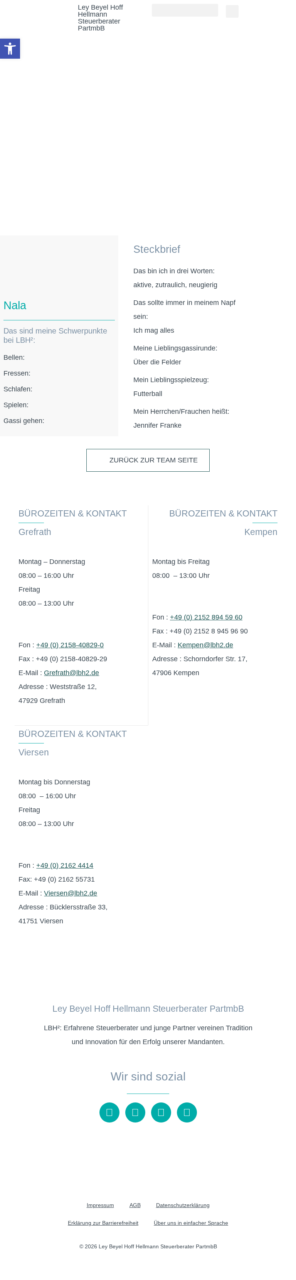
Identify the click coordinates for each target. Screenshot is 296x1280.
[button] (185, 10)
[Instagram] (135, 1112)
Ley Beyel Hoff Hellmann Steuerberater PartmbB (100, 17)
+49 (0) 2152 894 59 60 (206, 617)
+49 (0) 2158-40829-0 (70, 645)
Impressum (100, 1205)
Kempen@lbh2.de (205, 645)
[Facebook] (161, 1112)
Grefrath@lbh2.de (71, 673)
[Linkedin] (187, 1112)
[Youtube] (109, 1112)
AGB (135, 1205)
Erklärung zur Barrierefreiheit (103, 1223)
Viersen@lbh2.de (70, 893)
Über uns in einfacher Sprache (191, 1223)
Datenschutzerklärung (183, 1205)
